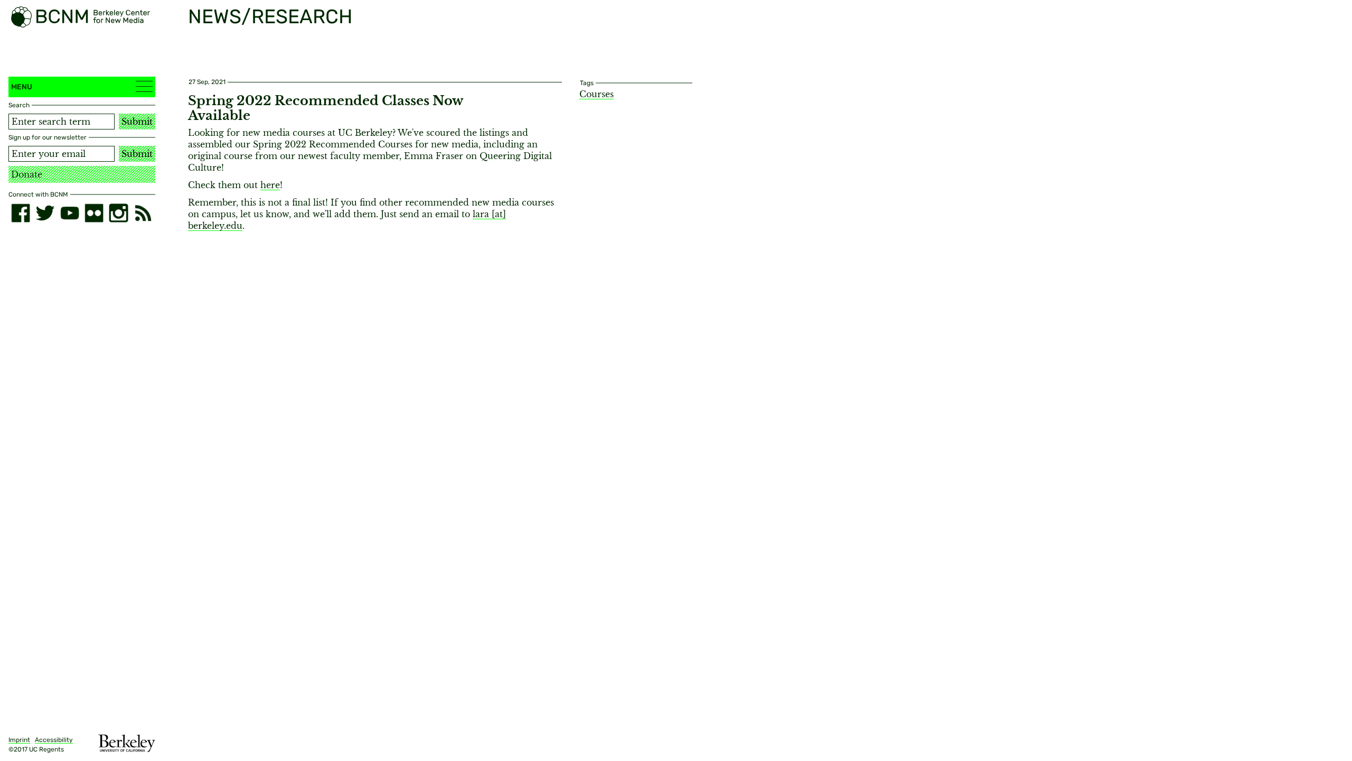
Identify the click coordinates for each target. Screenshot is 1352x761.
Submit (137, 121)
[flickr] (94, 213)
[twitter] (45, 213)
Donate (26, 174)
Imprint (19, 740)
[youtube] (70, 213)
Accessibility (54, 740)
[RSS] (143, 213)
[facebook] (20, 213)
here (270, 185)
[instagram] (118, 213)
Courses (596, 94)
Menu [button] (21, 86)
